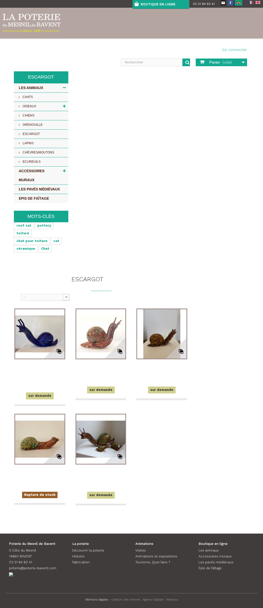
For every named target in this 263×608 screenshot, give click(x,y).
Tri (16, 297)
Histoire (78, 556)
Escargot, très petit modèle (40, 473)
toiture (22, 233)
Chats (27, 97)
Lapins (28, 143)
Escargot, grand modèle (101, 368)
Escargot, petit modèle (162, 368)
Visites (140, 550)
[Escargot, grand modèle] (101, 334)
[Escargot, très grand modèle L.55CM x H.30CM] (39, 334)
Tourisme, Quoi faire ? (152, 562)
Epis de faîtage (34, 198)
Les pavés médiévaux (39, 189)
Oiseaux (29, 106)
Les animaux (31, 88)
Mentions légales (97, 599)
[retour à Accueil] (16, 267)
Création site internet (125, 599)
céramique (25, 248)
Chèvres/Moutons (38, 152)
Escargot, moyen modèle (101, 473)
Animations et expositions (156, 556)
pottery (44, 225)
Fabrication (81, 562)
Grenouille (32, 125)
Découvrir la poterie (88, 550)
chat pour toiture (32, 241)
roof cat (23, 225)
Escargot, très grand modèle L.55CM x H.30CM (39, 371)
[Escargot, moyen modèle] (101, 439)
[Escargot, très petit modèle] (39, 439)
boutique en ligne (158, 4)
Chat (45, 248)
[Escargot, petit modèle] (161, 334)
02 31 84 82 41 (204, 4)
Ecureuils (31, 161)
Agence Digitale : (154, 599)
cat (56, 241)
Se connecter (234, 49)
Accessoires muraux (31, 175)
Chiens (28, 115)
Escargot (31, 134)
